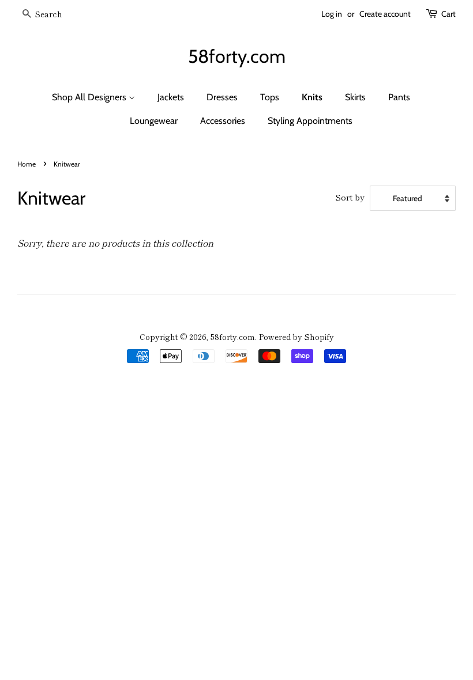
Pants (399, 97)
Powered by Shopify (296, 336)
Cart (448, 14)
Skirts (355, 97)
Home (26, 164)
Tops (269, 97)
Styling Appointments (310, 120)
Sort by (350, 197)
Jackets (170, 97)
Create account (385, 14)
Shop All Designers (90, 97)
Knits (312, 97)
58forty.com (237, 56)
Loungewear (154, 120)
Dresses (222, 97)
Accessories (222, 120)
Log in (331, 14)
